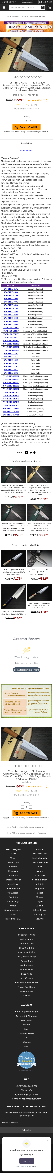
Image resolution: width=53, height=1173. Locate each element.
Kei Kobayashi (40, 853)
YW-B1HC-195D (11, 363)
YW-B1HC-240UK (11, 389)
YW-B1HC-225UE (11, 402)
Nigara (40, 901)
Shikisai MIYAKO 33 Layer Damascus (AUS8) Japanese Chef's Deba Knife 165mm (39, 572)
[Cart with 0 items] (50, 7)
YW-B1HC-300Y (11, 299)
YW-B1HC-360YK (11, 350)
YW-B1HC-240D (11, 373)
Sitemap (27, 1042)
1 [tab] (15, 77)
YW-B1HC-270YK (11, 341)
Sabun (40, 871)
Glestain (13, 866)
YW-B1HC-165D (11, 357)
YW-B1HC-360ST (11, 337)
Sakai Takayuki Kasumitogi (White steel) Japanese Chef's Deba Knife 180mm (14, 572)
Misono (39, 849)
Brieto (13, 914)
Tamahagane (39, 914)
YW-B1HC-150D (11, 354)
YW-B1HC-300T (11, 318)
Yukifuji (40, 884)
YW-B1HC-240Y (11, 292)
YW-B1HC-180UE (11, 392)
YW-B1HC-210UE (11, 399)
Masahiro (13, 875)
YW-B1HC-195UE (11, 396)
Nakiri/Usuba (26, 978)
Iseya (13, 853)
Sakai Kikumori (39, 880)
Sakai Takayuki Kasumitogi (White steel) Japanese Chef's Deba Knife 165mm (39, 605)
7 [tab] (29, 77)
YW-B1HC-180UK (11, 376)
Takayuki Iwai (40, 910)
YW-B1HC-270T (11, 315)
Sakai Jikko (39, 875)
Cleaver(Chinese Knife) (26, 982)
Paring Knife (26, 961)
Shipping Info (26, 150)
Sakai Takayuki (13, 849)
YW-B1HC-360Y (11, 305)
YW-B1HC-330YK (11, 347)
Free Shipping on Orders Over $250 (27, 1)
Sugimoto (40, 888)
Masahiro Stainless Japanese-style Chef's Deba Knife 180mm (14, 613)
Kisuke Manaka (39, 858)
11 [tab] (39, 77)
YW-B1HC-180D (11, 360)
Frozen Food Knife (26, 987)
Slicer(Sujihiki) (26, 948)
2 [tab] (18, 77)
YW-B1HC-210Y (11, 289)
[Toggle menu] (4, 7)
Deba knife (19, 94)
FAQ (26, 1037)
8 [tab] (32, 77)
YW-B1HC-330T (11, 321)
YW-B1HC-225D (11, 370)
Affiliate (26, 1024)
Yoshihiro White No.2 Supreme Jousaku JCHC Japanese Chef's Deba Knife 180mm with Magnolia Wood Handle (39, 527)
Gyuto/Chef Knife (26, 935)
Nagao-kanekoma (13, 910)
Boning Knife (26, 969)
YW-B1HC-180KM (11, 408)
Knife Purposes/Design (26, 1011)
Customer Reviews (27, 1033)
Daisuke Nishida (40, 862)
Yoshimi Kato (13, 888)
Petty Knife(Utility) (26, 956)
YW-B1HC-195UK (11, 379)
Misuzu (39, 897)
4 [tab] (22, 77)
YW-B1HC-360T (11, 324)
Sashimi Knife (26, 939)
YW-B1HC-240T (11, 312)
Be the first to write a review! (26, 670)
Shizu (40, 866)
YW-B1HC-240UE (11, 405)
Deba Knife (26, 974)
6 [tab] (27, 77)
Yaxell (13, 858)
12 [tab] (41, 77)
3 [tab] (20, 77)
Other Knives (26, 991)
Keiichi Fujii (13, 901)
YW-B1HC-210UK (11, 383)
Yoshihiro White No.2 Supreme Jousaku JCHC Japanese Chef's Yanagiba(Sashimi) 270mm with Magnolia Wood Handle (13, 488)
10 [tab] (36, 77)
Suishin (40, 906)
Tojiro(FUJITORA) (13, 919)
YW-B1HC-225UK (11, 386)
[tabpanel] (26, 54)
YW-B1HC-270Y (11, 295)
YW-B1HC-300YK (11, 344)
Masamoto (13, 871)
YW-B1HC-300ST (11, 331)
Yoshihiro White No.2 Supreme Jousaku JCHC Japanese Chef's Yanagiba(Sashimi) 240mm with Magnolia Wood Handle (14, 527)
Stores (27, 1046)
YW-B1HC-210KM (11, 415)
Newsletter (26, 1020)
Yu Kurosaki (13, 893)
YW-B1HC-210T (11, 308)
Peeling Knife (26, 965)
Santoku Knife (27, 943)
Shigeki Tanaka (13, 880)
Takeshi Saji (13, 884)
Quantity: (26, 116)
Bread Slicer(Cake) (26, 952)
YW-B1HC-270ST (11, 328)
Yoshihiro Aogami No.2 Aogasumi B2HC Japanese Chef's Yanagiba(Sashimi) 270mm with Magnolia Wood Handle (39, 490)
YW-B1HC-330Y (11, 302)
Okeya (13, 906)
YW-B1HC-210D (11, 366)
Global (40, 893)
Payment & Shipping (26, 1016)
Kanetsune (13, 862)
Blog (26, 1029)
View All (40, 919)
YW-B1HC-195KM (11, 412)
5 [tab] (25, 77)
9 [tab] (34, 77)
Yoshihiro (33, 94)
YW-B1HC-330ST (11, 334)
